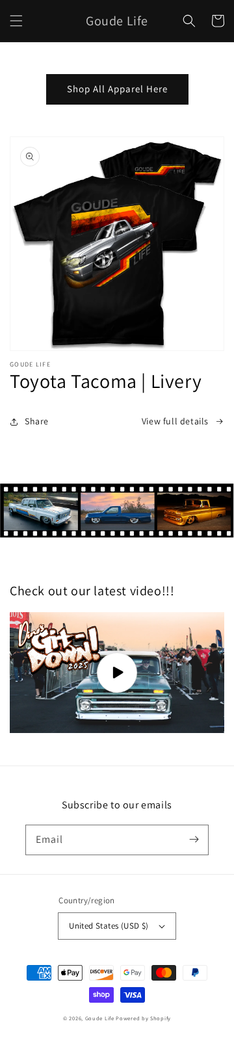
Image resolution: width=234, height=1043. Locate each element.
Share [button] (37, 421)
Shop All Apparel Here (117, 89)
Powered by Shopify (143, 1018)
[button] (16, 20)
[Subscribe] (193, 839)
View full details (175, 421)
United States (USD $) (108, 925)
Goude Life (99, 1018)
